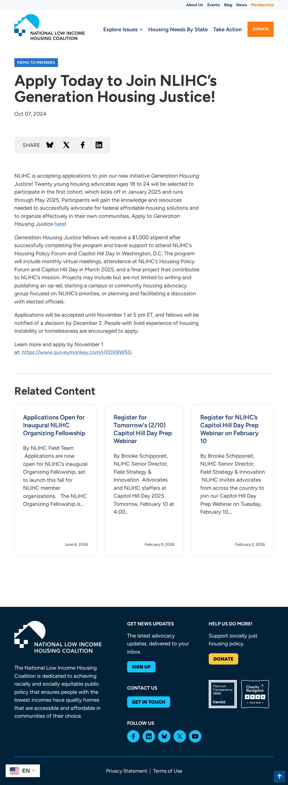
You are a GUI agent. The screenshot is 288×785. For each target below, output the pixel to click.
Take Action (227, 29)
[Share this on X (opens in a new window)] (66, 145)
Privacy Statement (126, 771)
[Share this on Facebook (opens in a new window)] (82, 145)
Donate (261, 29)
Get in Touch (148, 702)
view (55, 480)
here (59, 224)
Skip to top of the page (279, 776)
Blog (228, 5)
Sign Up (141, 667)
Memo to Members (36, 62)
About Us (194, 5)
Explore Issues (120, 29)
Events (213, 5)
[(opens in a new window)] (133, 736)
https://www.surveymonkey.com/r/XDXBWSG (77, 352)
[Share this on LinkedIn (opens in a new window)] (99, 145)
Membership (262, 5)
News (241, 5)
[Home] (49, 27)
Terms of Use (167, 771)
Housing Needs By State (178, 29)
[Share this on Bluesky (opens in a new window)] (49, 145)
